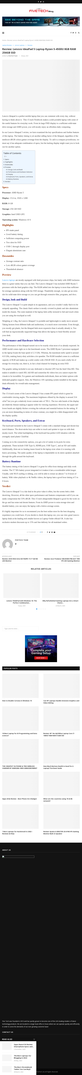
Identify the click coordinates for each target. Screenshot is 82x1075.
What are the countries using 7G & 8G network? (57, 800)
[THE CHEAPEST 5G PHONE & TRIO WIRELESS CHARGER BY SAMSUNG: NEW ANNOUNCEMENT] (20, 751)
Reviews (30, 45)
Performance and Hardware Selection (20, 172)
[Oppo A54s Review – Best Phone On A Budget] (20, 784)
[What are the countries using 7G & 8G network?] (61, 784)
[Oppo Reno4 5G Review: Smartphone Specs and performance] (7, 1046)
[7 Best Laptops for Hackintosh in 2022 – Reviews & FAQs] (20, 816)
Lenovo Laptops (20, 45)
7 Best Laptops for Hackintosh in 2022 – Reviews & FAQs (17, 833)
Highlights (9, 162)
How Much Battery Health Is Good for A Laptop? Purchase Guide (58, 767)
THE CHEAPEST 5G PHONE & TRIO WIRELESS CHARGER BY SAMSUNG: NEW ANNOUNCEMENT (19, 767)
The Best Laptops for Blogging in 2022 (22, 1057)
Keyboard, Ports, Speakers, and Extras (20, 177)
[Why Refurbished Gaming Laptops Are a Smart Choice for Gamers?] (60, 585)
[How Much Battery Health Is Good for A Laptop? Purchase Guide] (61, 751)
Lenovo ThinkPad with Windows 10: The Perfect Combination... (21, 602)
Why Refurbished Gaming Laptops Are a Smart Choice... (60, 602)
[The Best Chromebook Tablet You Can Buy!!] (7, 1069)
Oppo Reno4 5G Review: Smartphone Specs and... (24, 1045)
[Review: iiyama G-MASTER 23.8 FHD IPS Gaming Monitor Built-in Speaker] (61, 816)
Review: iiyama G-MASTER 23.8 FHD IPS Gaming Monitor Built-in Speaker (61, 833)
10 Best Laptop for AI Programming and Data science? (19, 734)
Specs (7, 159)
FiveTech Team (13, 56)
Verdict (7, 182)
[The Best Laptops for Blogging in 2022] (7, 1058)
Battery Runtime (13, 179)
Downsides (9, 165)
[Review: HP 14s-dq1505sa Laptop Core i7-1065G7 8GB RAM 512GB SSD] (61, 718)
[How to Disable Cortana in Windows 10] (20, 686)
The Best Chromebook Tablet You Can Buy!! (23, 1068)
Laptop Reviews (7, 45)
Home (4, 40)
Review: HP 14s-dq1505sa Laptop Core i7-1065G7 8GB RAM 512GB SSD (59, 734)
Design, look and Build (15, 170)
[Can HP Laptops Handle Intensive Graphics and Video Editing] (61, 686)
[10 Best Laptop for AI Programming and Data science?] (20, 718)
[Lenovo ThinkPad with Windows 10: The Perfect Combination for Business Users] (21, 585)
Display (10, 174)
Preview (8, 167)
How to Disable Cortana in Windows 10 (17, 701)
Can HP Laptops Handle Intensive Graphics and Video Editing (61, 702)
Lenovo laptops (8, 280)
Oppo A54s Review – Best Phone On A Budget (19, 799)
